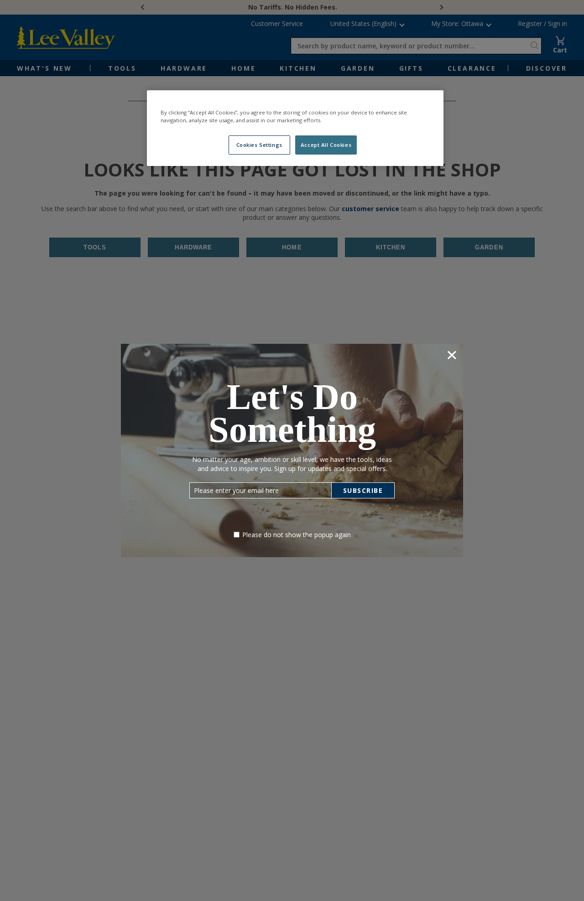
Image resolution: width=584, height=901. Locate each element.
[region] (295, 128)
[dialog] (292, 450)
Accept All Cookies (326, 144)
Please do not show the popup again (296, 534)
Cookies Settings (259, 144)
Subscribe (363, 490)
